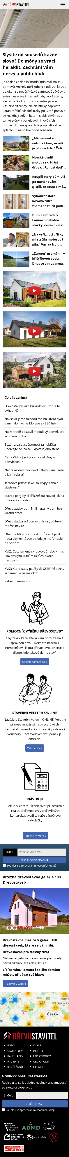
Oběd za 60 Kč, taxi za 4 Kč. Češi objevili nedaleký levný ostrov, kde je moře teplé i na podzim (34, 538)
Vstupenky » (34, 748)
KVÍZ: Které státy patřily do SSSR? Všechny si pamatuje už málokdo (34, 570)
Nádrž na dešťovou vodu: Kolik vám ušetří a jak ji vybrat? (34, 472)
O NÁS (37, 1045)
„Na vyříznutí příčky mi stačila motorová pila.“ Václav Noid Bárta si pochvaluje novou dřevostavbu (47, 244)
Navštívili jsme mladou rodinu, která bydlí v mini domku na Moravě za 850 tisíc (34, 421)
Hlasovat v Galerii (15, 984)
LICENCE (38, 1067)
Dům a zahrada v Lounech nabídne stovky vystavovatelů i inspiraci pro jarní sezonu (48, 225)
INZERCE (38, 1051)
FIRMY (11, 1045)
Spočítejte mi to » (35, 836)
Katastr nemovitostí (19, 581)
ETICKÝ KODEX (42, 1056)
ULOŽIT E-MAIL (35, 1104)
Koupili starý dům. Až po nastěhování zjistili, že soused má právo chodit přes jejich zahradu (48, 186)
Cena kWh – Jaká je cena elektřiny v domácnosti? (30, 459)
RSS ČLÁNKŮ (15, 1067)
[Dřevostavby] (16, 4)
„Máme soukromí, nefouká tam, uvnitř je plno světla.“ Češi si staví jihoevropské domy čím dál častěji (48, 148)
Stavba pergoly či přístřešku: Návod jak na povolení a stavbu (34, 497)
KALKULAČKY (15, 1056)
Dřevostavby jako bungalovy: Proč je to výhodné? (32, 408)
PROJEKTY (13, 1061)
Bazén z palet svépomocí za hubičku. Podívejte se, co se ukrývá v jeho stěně (32, 446)
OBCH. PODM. (41, 1061)
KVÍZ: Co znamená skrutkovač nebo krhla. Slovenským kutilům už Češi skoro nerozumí (34, 555)
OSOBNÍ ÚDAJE (16, 1051)
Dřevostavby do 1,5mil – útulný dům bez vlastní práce (33, 510)
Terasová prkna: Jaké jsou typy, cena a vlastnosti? (31, 485)
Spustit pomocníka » (34, 662)
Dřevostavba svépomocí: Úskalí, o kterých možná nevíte (34, 523)
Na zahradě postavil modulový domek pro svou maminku (34, 433)
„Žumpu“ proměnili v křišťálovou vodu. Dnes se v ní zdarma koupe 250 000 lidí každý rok (48, 263)
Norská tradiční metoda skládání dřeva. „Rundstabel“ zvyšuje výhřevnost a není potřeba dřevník (48, 167)
